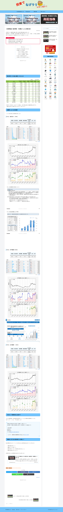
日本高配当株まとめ (8, 509)
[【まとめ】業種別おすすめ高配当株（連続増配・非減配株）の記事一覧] (49, 19)
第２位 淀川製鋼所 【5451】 (23, 54)
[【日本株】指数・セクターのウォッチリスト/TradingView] (31, 19)
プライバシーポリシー (23, 509)
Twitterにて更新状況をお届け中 (22, 55)
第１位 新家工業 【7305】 (23, 51)
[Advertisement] (23, 67)
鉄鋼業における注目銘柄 (21, 50)
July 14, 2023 (26, 434)
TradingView (13, 509)
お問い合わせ (18, 509)
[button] (28, 474)
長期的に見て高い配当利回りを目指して (23, 57)
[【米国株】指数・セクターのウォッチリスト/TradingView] (13, 19)
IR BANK (39, 141)
